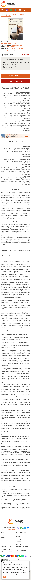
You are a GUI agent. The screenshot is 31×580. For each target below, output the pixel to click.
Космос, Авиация (10, 46)
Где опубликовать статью (21, 533)
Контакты (3, 543)
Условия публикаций (15, 75)
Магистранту (19, 539)
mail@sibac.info (9, 529)
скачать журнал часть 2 (7, 50)
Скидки (3, 535)
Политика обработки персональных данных (22, 547)
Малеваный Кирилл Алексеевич (21, 102)
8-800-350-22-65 (9, 527)
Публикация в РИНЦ (6, 549)
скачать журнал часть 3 (22, 50)
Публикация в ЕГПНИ (6, 552)
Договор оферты (21, 550)
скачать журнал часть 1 (18, 48)
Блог (2, 540)
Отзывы (3, 537)
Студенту (18, 536)
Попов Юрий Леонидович (23, 112)
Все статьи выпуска (16, 81)
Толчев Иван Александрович (22, 122)
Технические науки (16, 45)
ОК (4, 576)
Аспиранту (19, 541)
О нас (2, 532)
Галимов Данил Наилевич (23, 92)
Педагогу (18, 544)
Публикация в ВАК (6, 546)
